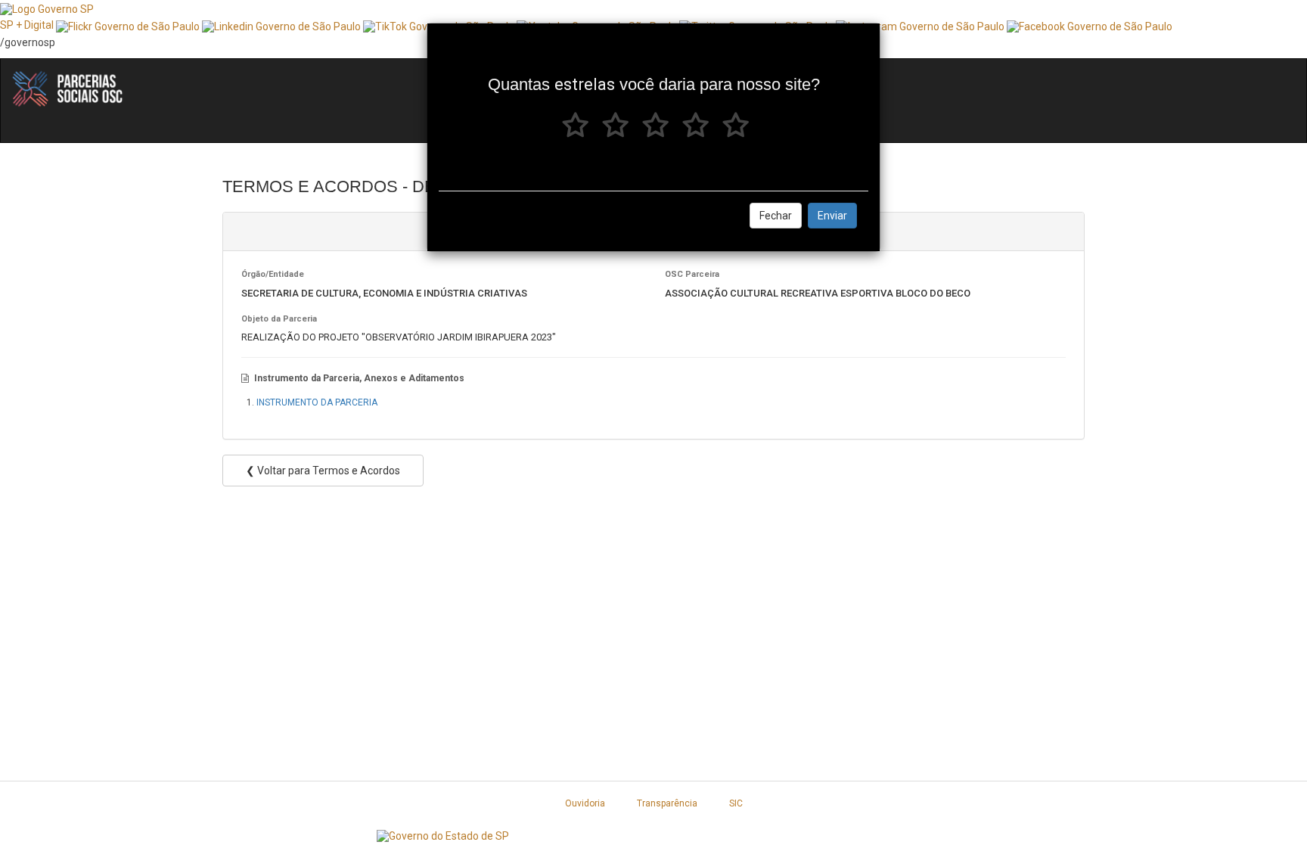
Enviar (832, 216)
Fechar (775, 216)
